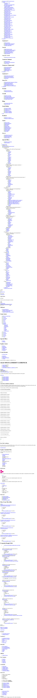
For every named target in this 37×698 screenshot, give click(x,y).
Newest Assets (10, 135)
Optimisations (11, 52)
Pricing (3, 650)
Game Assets (4, 666)
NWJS (9, 68)
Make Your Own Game (5, 639)
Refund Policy (4, 356)
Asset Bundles (9, 141)
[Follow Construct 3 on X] (4, 684)
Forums (5, 261)
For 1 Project (4, 476)
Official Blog (10, 103)
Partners (3, 649)
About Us (3, 659)
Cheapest (3, 348)
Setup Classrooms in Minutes (12, 82)
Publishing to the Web (12, 50)
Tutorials (7, 63)
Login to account (9, 288)
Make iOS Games (15, 202)
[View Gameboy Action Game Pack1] (7, 520)
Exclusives (8, 137)
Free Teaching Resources (6, 648)
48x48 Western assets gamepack (5, 505)
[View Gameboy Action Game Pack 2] (7, 512)
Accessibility (4, 693)
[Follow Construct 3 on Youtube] (7, 109)
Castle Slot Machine (5, 590)
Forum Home (9, 90)
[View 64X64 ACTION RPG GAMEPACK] (8, 535)
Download (10, 67)
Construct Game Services (15, 177)
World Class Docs (10, 83)
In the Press (4, 661)
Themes (8, 129)
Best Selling (4, 346)
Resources (3, 38)
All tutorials (8, 53)
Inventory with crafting (5, 556)
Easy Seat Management (5, 647)
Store (3, 113)
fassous (4, 370)
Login (6, 144)
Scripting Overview (10, 44)
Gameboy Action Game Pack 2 (5, 513)
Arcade (5, 269)
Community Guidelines (5, 670)
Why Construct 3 (5, 646)
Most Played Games (11, 97)
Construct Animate (13, 207)
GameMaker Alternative (6, 638)
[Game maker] (8, 146)
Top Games (9, 95)
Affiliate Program (5, 655)
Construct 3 (13, 149)
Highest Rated (9, 136)
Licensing (3, 358)
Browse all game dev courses (10, 57)
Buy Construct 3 (8, 117)
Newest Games (9, 96)
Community (4, 86)
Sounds (10, 127)
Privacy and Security (11, 77)
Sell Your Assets (4, 354)
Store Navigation (9, 304)
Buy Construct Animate (10, 118)
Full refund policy (3, 447)
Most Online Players (10, 98)
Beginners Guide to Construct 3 (17, 200)
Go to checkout (2, 303)
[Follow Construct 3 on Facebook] (8, 111)
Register (3, 144)
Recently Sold (4, 349)
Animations (9, 123)
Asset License (4, 485)
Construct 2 (10, 216)
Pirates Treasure (4, 599)
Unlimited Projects (5, 479)
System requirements (11, 43)
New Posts (8, 104)
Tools (7, 131)
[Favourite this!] (4, 371)
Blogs (5, 281)
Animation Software (5, 634)
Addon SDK (9, 45)
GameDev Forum (5, 667)
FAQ (7, 78)
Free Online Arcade (5, 669)
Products (5, 148)
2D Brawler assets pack (4, 528)
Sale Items (8, 142)
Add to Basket (2, 483)
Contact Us (6, 287)
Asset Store (6, 252)
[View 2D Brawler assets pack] (6, 527)
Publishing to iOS (9, 51)
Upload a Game (9, 99)
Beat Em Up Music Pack (6, 581)
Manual (8, 42)
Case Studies (4, 642)
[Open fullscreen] (2, 375)
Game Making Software (6, 633)
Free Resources (10, 76)
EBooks (8, 124)
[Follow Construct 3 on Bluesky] (7, 110)
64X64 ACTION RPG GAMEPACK (6, 536)
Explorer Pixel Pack (5, 572)
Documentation (4, 640)
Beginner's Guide (9, 49)
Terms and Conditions (5, 357)
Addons (8, 122)
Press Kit (3, 660)
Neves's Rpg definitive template (7, 549)
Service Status (4, 694)
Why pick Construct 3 (10, 75)
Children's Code (4, 692)
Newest (3, 345)
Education (3, 71)
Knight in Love (4, 609)
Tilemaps (7, 130)
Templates (8, 128)
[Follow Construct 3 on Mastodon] (8, 112)
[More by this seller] (1, 369)
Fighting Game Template (6, 565)
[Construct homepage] (8, 1)
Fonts (7, 125)
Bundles (3, 340)
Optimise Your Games (16, 203)
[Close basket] (2, 294)
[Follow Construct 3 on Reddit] (7, 108)
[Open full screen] (5, 376)
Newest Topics (10, 91)
